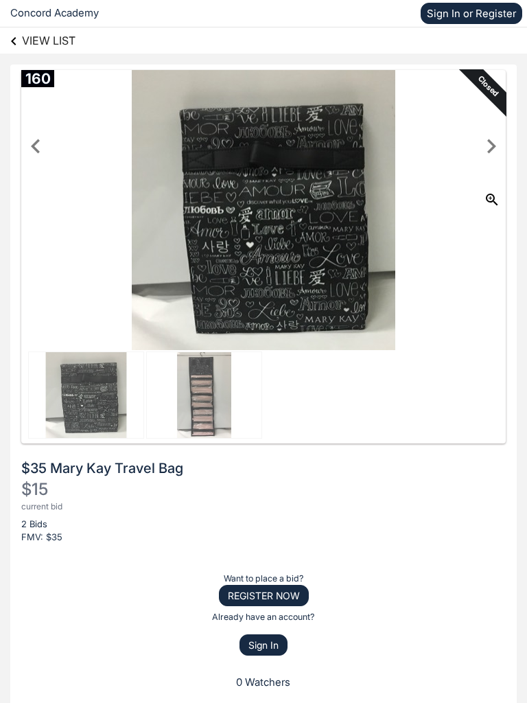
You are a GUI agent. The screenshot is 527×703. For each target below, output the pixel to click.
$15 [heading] (34, 489)
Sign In (263, 645)
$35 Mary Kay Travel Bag (102, 468)
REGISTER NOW (264, 595)
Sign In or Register (471, 13)
